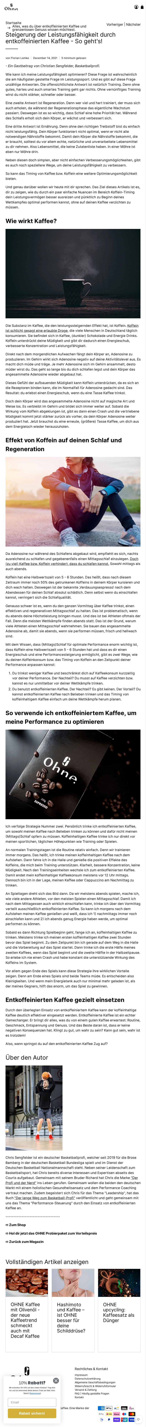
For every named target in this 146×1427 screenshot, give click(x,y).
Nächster (133, 24)
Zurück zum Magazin (26, 1242)
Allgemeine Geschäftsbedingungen (95, 1382)
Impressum (81, 1374)
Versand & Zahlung (86, 1389)
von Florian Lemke (17, 58)
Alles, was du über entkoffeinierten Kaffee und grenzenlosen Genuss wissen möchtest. (49, 28)
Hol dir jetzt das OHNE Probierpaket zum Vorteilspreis (53, 1233)
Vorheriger (114, 24)
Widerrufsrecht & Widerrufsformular (95, 1386)
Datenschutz (35, 1393)
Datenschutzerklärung (88, 1378)
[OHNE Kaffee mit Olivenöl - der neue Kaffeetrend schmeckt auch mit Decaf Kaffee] (27, 1283)
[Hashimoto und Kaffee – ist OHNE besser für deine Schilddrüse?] (73, 1283)
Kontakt (79, 1397)
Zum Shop (17, 1225)
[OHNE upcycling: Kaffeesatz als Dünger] (119, 1283)
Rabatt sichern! (32, 1413)
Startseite (13, 23)
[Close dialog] (56, 1381)
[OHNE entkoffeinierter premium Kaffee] (11, 7)
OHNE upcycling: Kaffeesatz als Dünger (118, 1312)
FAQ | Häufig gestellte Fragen (92, 1393)
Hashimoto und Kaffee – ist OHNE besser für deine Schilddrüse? (71, 1318)
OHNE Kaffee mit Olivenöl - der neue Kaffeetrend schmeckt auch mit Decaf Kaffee (25, 1320)
